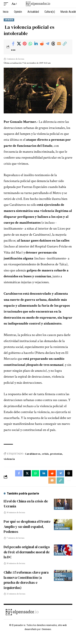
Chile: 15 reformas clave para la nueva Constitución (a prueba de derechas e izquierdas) (26, 580)
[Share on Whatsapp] (30, 44)
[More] (13, 50)
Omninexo (46, 629)
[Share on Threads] (53, 44)
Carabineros (32, 454)
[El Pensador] (38, 4)
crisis (45, 454)
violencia (9, 459)
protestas (56, 454)
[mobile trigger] (7, 4)
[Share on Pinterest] (24, 44)
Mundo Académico (60, 575)
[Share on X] (18, 44)
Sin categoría (62, 529)
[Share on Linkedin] (36, 44)
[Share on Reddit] (41, 44)
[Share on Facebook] (13, 44)
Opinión (9, 20)
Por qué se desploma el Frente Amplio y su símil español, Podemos (27, 526)
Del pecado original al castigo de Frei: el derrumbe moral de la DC (27, 551)
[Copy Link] (64, 44)
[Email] (58, 44)
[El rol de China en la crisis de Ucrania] (63, 504)
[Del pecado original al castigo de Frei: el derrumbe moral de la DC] (63, 550)
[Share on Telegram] (47, 44)
